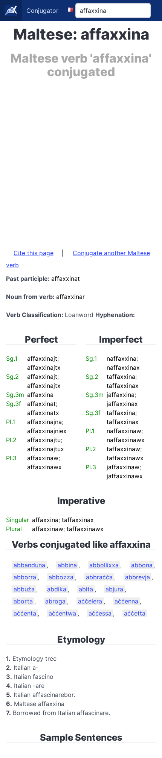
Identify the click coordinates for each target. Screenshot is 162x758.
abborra (25, 577)
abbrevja (137, 577)
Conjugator (42, 10)
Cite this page (33, 253)
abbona (142, 565)
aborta (23, 601)
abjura (114, 589)
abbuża (24, 589)
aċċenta (25, 613)
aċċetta (134, 613)
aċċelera (90, 601)
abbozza (61, 577)
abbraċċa (99, 577)
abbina (67, 565)
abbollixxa (104, 565)
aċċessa (100, 613)
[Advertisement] (81, 160)
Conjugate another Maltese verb (78, 259)
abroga (55, 601)
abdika (56, 589)
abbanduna (29, 565)
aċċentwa (62, 613)
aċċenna (126, 601)
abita (86, 589)
